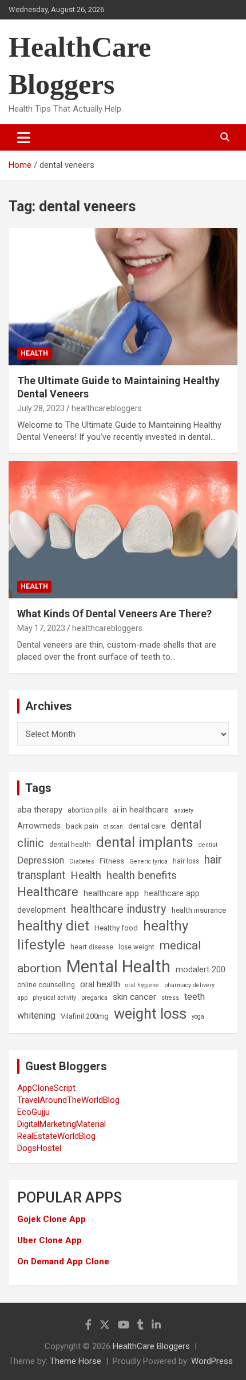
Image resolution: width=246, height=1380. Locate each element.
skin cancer (134, 997)
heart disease (91, 947)
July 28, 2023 (41, 408)
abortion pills (87, 810)
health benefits (141, 875)
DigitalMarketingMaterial (61, 1124)
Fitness (112, 861)
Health (34, 353)
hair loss (186, 861)
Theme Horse (75, 1361)
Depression (40, 860)
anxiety (183, 810)
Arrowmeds (39, 826)
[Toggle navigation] (24, 137)
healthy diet (53, 926)
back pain (82, 826)
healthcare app (111, 893)
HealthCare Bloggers (151, 1346)
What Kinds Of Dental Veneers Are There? (114, 614)
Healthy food (116, 928)
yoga (198, 1016)
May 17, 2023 (41, 628)
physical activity (54, 998)
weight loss (150, 1013)
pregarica (94, 998)
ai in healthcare (140, 810)
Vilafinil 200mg (85, 1016)
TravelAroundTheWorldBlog (68, 1100)
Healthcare (47, 892)
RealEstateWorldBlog (56, 1136)
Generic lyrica (148, 861)
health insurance (199, 910)
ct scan (113, 826)
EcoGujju (33, 1112)
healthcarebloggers (107, 408)
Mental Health (118, 966)
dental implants (144, 842)
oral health (100, 984)
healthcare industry (118, 909)
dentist (208, 845)
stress (170, 998)
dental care (146, 826)
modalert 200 (200, 970)
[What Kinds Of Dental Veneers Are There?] (123, 529)
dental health (70, 845)
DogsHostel (39, 1148)
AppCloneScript (46, 1088)
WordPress (212, 1361)
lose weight (136, 947)
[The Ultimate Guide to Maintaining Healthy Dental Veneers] (123, 296)
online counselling (46, 985)
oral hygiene (142, 985)
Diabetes (81, 861)
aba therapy (39, 810)
